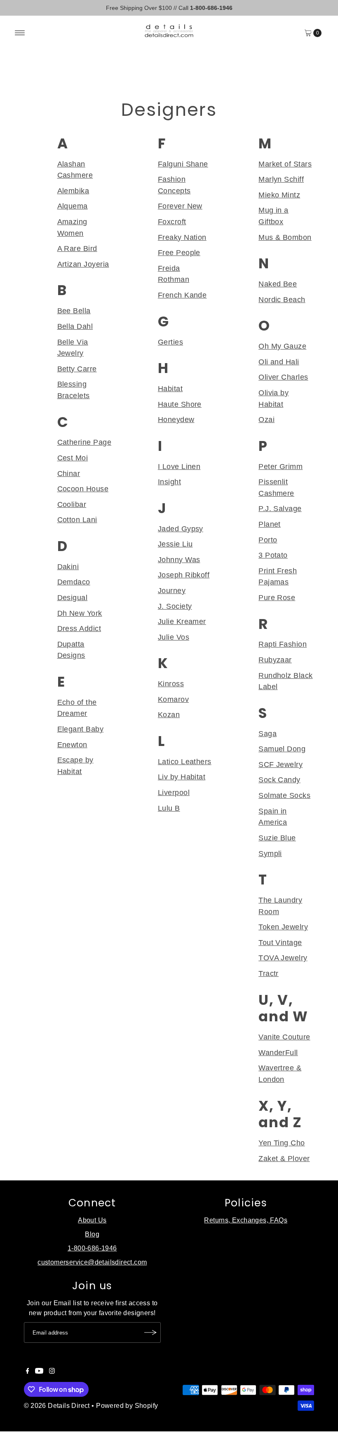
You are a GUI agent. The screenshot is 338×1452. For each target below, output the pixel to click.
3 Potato (273, 555)
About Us (92, 1220)
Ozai (266, 419)
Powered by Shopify (127, 1405)
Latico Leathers (184, 761)
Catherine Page (84, 442)
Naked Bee (277, 283)
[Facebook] (27, 1371)
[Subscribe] (150, 1332)
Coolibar (72, 504)
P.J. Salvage (280, 508)
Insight (169, 481)
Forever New (180, 206)
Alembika (73, 190)
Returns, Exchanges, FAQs (245, 1220)
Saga (267, 733)
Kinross (171, 683)
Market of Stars (285, 164)
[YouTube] (39, 1371)
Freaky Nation (182, 237)
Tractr (268, 973)
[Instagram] (52, 1371)
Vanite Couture (284, 1036)
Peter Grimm (280, 466)
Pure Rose (276, 597)
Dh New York (79, 613)
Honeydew (176, 419)
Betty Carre (77, 368)
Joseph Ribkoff (183, 574)
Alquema (72, 206)
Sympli (270, 853)
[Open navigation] (20, 33)
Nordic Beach (281, 299)
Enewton (72, 744)
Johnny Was (179, 559)
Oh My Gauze (282, 346)
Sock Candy (279, 779)
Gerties (170, 342)
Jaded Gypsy (180, 528)
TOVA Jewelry (282, 957)
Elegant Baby (80, 729)
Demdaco (73, 581)
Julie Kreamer (182, 621)
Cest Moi (72, 457)
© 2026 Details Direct (57, 1405)
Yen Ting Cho (281, 1142)
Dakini (68, 566)
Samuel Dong (281, 748)
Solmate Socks (284, 795)
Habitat (170, 388)
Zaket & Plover (284, 1158)
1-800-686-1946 (92, 1248)
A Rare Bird (77, 248)
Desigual (72, 597)
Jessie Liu (175, 544)
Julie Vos (173, 637)
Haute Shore (180, 404)
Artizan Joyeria (83, 264)
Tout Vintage (280, 942)
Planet (269, 524)
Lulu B (169, 808)
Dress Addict (79, 628)
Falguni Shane (183, 164)
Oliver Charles (283, 377)
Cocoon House (83, 488)
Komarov (173, 699)
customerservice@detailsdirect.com (92, 1262)
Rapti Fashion (282, 644)
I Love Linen (179, 466)
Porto (267, 539)
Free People (179, 252)
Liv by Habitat (181, 776)
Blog (92, 1234)
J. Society (175, 606)
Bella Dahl (75, 326)
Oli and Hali (278, 361)
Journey (171, 590)
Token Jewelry (283, 926)
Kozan (169, 714)
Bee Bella (74, 310)
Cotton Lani (77, 519)
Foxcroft (172, 221)
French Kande (182, 295)
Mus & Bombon (285, 237)
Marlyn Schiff (281, 179)
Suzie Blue (277, 837)
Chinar (68, 473)
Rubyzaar (275, 659)
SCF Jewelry (280, 764)
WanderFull (278, 1052)
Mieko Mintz (279, 194)
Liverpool (174, 792)
